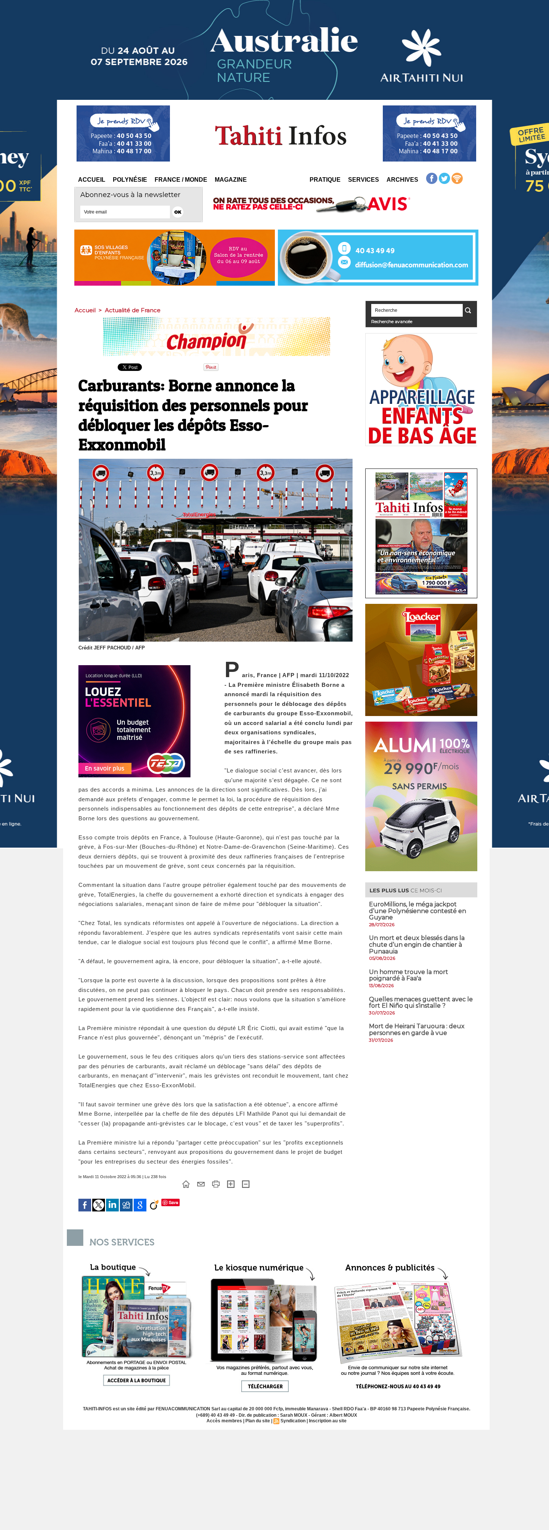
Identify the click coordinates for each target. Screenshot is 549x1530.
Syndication (292, 1420)
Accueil (91, 179)
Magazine (231, 179)
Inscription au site (328, 1420)
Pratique (325, 179)
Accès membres (224, 1420)
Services (363, 179)
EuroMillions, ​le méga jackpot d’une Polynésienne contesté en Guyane (417, 911)
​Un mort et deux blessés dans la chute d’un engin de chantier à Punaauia (417, 944)
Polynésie (130, 179)
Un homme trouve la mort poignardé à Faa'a (408, 975)
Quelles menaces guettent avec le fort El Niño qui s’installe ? (421, 1003)
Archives (402, 179)
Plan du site (257, 1420)
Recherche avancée (391, 321)
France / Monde (181, 179)
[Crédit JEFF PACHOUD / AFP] (216, 461)
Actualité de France (133, 310)
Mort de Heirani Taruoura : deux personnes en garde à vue (417, 1029)
